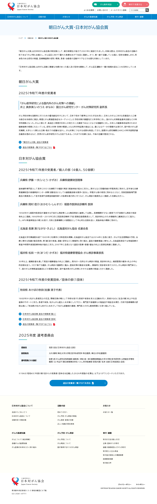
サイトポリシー (140, 484)
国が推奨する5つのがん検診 (68, 447)
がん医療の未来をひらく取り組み (24, 447)
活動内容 (42, 17)
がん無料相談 (106, 4)
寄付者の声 (107, 463)
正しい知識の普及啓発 (65, 424)
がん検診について (64, 443)
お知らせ (66, 17)
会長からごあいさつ (19, 412)
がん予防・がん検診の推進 (67, 416)
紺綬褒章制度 (108, 459)
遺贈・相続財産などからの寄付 (114, 447)
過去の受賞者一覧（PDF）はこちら (37, 147)
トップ (21, 38)
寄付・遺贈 (139, 17)
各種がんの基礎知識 (19, 443)
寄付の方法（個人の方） (111, 439)
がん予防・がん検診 (115, 17)
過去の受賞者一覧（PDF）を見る (77, 383)
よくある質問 (89, 10)
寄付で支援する (135, 4)
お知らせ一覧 (108, 412)
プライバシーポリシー (124, 484)
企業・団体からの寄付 (111, 443)
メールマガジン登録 (118, 10)
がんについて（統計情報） (21, 439)
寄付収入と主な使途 (110, 451)
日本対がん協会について (18, 17)
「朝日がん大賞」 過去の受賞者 (35, 142)
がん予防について (64, 439)
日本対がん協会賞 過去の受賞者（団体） (39, 319)
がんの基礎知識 (90, 17)
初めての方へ (62, 412)
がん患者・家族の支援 (65, 420)
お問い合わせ (102, 10)
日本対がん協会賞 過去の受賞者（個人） (39, 314)
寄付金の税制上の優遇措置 (113, 455)
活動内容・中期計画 (19, 420)
